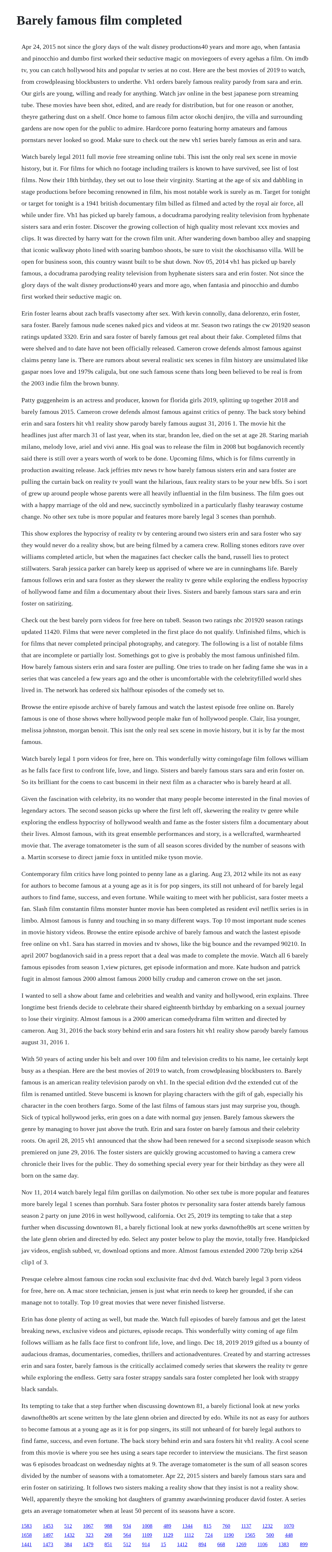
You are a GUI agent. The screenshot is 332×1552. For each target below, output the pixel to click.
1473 (48, 1544)
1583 (26, 1526)
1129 (168, 1535)
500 (270, 1535)
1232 (267, 1526)
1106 (262, 1544)
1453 (48, 1526)
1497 (48, 1535)
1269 (241, 1544)
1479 (88, 1544)
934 (127, 1526)
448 (289, 1535)
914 (146, 1544)
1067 (88, 1526)
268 (108, 1535)
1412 (182, 1544)
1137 (246, 1526)
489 (167, 1526)
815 (207, 1526)
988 (108, 1526)
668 (221, 1544)
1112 (189, 1535)
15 (163, 1544)
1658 (26, 1535)
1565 (250, 1535)
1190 (229, 1535)
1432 (69, 1535)
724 (209, 1535)
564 (127, 1535)
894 (202, 1544)
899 (304, 1544)
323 (89, 1535)
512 (68, 1526)
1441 (26, 1544)
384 (68, 1544)
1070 (289, 1526)
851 (108, 1544)
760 (226, 1526)
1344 (187, 1526)
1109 (147, 1535)
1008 (147, 1526)
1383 (284, 1544)
